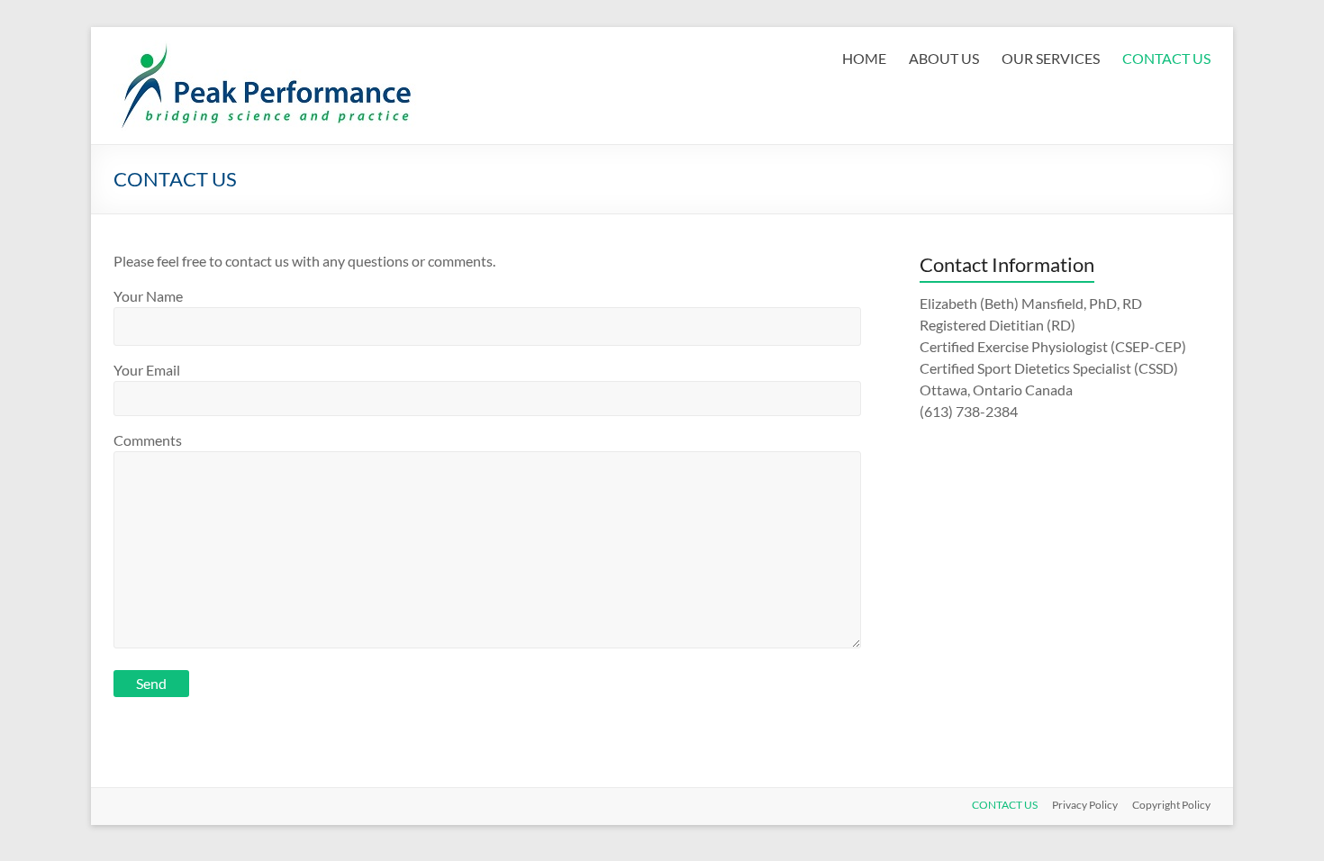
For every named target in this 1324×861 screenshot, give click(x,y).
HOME (864, 58)
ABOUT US (944, 58)
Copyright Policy (1171, 804)
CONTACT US (1166, 58)
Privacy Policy (1085, 804)
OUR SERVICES (1051, 58)
